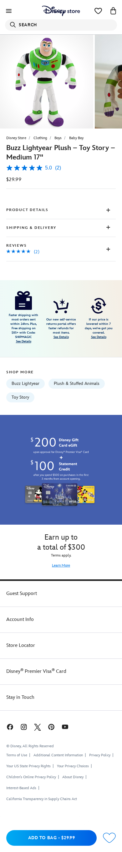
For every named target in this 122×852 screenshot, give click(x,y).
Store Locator (20, 645)
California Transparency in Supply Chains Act (41, 799)
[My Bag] (113, 11)
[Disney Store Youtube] (65, 727)
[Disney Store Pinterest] (51, 727)
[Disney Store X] (37, 727)
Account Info (20, 620)
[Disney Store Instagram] (24, 727)
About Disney (73, 777)
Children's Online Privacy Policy (31, 777)
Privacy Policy (99, 755)
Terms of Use (16, 755)
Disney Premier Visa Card (36, 671)
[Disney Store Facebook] (9, 727)
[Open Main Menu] (9, 11)
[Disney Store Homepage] (61, 11)
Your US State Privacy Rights (28, 766)
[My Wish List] (98, 11)
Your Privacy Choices (73, 766)
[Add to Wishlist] (109, 838)
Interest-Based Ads (21, 788)
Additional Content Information (58, 755)
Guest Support (21, 594)
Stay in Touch (20, 697)
